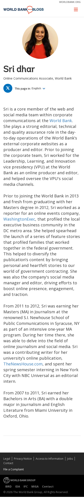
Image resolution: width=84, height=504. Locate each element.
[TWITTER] (9, 89)
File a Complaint (13, 469)
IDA (17, 486)
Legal (6, 459)
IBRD (8, 486)
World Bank (61, 120)
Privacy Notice (23, 459)
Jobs (70, 459)
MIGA (35, 486)
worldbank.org (70, 2)
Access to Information (49, 459)
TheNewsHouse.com (23, 364)
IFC (26, 486)
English (37, 88)
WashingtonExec (19, 219)
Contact (8, 463)
